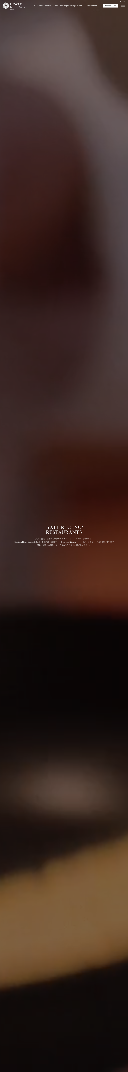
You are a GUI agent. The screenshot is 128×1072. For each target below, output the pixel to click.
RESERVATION (110, 6)
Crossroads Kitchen (43, 5)
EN (124, 2)
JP (120, 2)
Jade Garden (91, 5)
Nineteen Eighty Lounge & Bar (68, 5)
